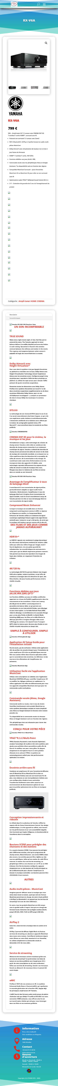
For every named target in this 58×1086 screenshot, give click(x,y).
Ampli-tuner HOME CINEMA (31, 301)
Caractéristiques (15, 318)
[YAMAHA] (15, 106)
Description (13, 315)
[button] (46, 43)
